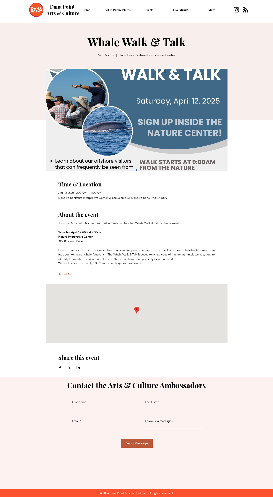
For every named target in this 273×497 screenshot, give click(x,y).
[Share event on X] (69, 367)
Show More (65, 274)
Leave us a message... (159, 420)
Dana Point (62, 6)
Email (75, 420)
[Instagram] (236, 9)
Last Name (152, 401)
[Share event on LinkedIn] (78, 367)
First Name (79, 401)
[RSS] (245, 9)
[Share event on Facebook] (60, 367)
